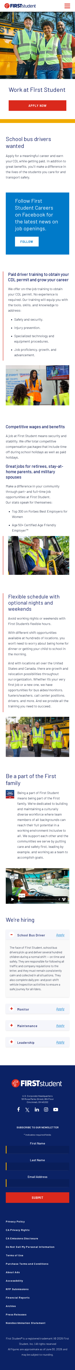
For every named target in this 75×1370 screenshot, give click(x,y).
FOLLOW (26, 241)
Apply (60, 935)
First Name (37, 1143)
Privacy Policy (15, 1221)
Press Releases (16, 1314)
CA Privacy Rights (18, 1229)
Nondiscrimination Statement (26, 1322)
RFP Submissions (17, 1289)
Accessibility (14, 1280)
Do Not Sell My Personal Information (30, 1246)
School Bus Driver (27, 935)
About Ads (13, 1272)
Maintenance (24, 1025)
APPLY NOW (37, 105)
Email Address (37, 1176)
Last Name (37, 1160)
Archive (11, 1306)
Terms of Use (14, 1255)
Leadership (22, 1042)
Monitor (19, 1009)
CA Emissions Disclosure (22, 1238)
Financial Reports (18, 1297)
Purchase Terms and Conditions (27, 1263)
